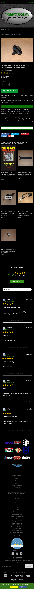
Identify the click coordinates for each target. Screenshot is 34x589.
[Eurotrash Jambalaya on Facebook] (13, 554)
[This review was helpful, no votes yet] (26, 321)
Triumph (17, 500)
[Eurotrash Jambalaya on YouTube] (21, 554)
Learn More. (9, 102)
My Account (17, 490)
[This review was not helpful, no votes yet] (29, 321)
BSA (17, 496)
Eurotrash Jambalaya (13, 572)
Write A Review (17, 281)
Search (17, 483)
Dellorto (17, 509)
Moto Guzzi (17, 505)
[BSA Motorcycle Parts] (17, 446)
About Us (17, 478)
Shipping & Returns (17, 128)
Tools (8, 29)
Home (2, 29)
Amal (17, 507)
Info (17, 106)
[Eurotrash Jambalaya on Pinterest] (17, 554)
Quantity (3, 81)
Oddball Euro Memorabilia (17, 516)
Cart (31, 2)
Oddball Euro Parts (17, 514)
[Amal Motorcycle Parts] (9, 446)
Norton (17, 498)
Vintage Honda (17, 511)
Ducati (17, 502)
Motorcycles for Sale (17, 521)
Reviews (17, 481)
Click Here (14, 587)
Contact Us (17, 487)
